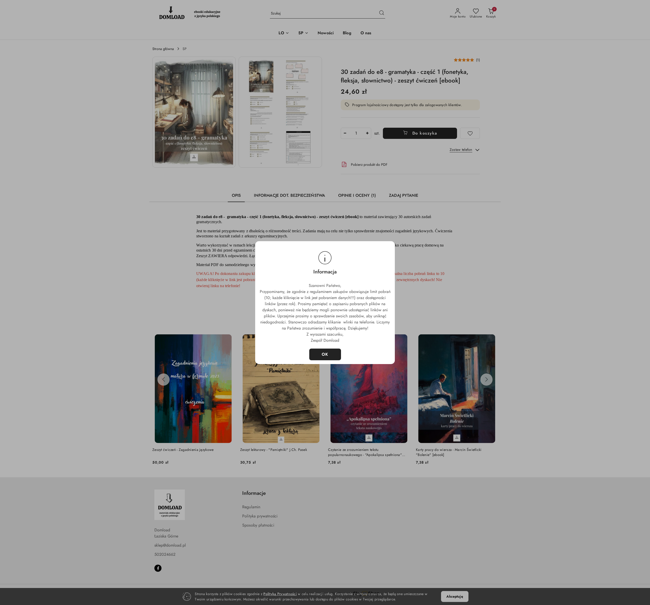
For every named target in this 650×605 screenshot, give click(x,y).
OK (325, 354)
